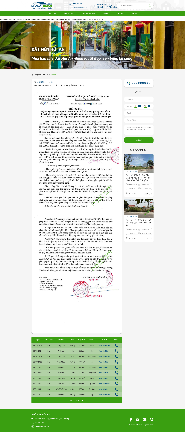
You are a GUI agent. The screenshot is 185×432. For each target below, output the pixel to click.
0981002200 (77, 4)
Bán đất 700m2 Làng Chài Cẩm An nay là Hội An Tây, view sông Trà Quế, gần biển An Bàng (138, 178)
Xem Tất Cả (75, 400)
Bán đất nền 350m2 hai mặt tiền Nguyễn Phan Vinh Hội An (139, 223)
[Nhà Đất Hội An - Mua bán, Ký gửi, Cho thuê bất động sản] (41, 5)
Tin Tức (45, 75)
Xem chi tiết (103, 346)
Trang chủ (37, 75)
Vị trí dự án (132, 193)
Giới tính (129, 106)
